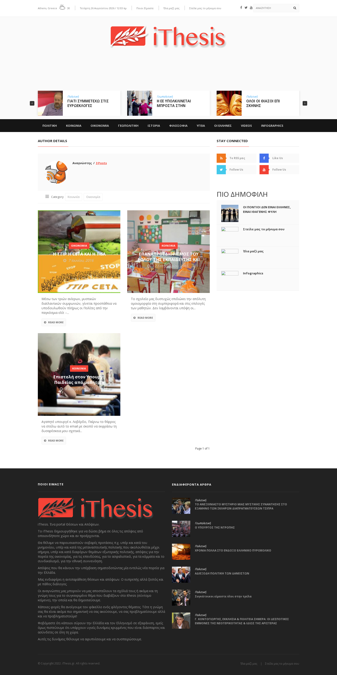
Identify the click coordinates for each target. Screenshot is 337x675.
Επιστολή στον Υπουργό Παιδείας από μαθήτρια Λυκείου (79, 382)
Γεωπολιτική (75, 96)
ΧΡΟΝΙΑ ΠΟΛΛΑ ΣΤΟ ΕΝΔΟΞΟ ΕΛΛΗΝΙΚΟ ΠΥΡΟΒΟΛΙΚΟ (233, 550)
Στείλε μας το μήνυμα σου (205, 8)
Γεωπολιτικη (128, 126)
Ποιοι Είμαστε (145, 8)
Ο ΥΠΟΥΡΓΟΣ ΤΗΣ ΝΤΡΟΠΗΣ (215, 527)
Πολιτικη (49, 126)
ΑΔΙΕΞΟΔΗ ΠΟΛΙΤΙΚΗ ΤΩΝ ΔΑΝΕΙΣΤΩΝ (222, 573)
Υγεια (201, 126)
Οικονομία (93, 197)
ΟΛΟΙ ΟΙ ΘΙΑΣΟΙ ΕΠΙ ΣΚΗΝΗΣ (174, 103)
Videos (246, 126)
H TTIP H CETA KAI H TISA (79, 254)
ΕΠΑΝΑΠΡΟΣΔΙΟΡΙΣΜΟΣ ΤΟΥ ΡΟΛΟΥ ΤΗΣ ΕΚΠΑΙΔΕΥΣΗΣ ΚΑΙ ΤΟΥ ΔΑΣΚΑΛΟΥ (169, 259)
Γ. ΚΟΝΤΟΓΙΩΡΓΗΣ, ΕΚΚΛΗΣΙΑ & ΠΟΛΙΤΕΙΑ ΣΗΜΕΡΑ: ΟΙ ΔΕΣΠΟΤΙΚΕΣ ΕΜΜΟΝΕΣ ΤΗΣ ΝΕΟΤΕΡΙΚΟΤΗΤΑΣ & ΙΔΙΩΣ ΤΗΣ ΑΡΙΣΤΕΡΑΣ (242, 621)
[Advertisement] (168, 72)
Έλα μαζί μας (171, 8)
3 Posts (101, 163)
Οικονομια (100, 126)
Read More (56, 322)
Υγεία (249, 96)
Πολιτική (162, 96)
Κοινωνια (73, 126)
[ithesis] (168, 34)
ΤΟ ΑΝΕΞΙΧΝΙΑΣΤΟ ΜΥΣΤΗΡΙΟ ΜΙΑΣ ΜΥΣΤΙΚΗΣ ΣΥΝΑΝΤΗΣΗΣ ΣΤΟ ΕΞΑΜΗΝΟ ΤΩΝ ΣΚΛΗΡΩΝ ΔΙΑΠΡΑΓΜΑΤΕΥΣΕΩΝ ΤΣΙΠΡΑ (241, 506)
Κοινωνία (74, 197)
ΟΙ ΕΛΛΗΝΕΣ (223, 126)
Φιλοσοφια (178, 126)
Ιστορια (154, 126)
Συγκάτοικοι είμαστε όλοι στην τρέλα (223, 596)
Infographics (272, 126)
